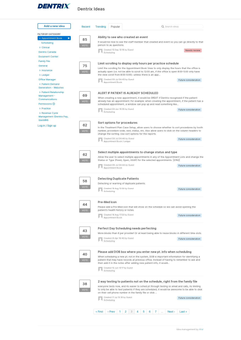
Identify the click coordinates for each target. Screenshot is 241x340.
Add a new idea (54, 26)
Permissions (46, 103)
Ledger (45, 74)
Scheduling (47, 42)
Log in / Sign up (47, 125)
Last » (183, 311)
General (43, 65)
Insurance (46, 70)
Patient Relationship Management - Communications (51, 96)
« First (99, 311)
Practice (46, 108)
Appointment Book (55, 38)
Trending (100, 26)
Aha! (201, 329)
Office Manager (47, 79)
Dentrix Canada (47, 51)
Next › (171, 311)
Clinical (45, 47)
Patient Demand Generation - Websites (51, 86)
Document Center (48, 56)
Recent (86, 26)
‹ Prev (111, 311)
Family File (44, 61)
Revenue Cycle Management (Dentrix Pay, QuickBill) (53, 116)
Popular (115, 26)
